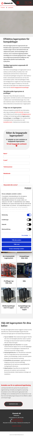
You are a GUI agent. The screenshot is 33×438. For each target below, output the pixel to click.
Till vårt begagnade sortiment (16, 145)
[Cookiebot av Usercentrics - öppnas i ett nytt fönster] (24, 188)
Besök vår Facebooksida (17, 421)
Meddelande (6, 173)
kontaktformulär (7, 122)
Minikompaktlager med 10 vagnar (8, 307)
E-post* (5, 160)
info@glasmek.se (26, 114)
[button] (18, 2)
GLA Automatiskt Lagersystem (9, 257)
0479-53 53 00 (19, 112)
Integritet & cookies (16, 426)
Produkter (3, 7)
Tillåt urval (16, 244)
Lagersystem (10, 7)
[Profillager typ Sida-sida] (8, 270)
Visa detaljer (25, 235)
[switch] (29, 219)
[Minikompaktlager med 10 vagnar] (8, 295)
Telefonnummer (7, 167)
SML (24, 281)
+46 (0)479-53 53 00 (17, 419)
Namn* (5, 153)
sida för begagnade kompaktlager (20, 87)
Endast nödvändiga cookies (16, 248)
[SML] (24, 270)
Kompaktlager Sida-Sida (24, 257)
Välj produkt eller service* (10, 185)
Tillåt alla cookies (16, 240)
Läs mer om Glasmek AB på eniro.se (17, 434)
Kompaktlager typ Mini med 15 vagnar (24, 307)
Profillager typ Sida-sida (9, 282)
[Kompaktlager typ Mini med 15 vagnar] (24, 295)
